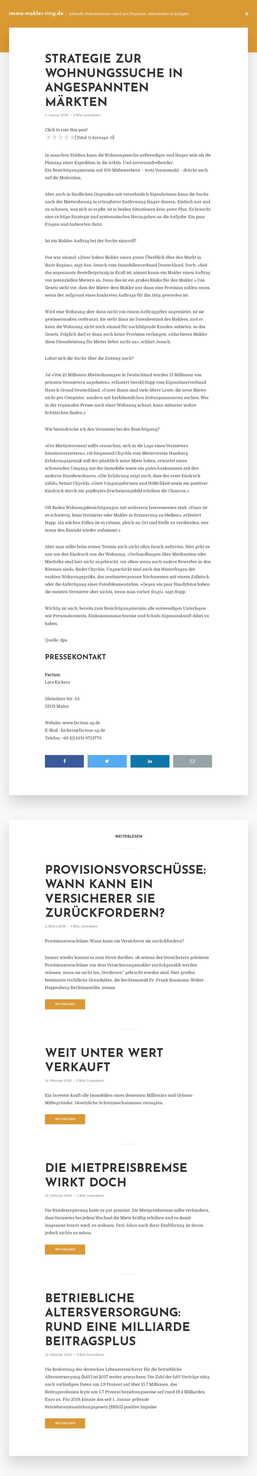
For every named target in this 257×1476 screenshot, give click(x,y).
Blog (158, 13)
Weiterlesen (65, 1004)
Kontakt (176, 13)
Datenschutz (227, 13)
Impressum (200, 13)
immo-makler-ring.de (36, 13)
